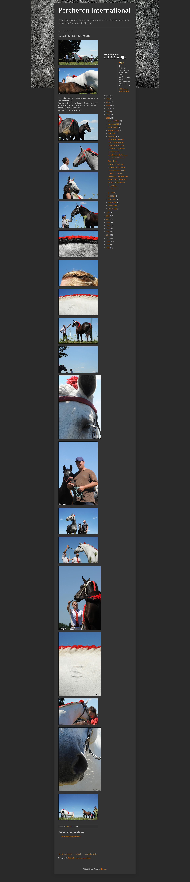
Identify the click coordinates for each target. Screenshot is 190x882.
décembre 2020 (113, 121)
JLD (122, 63)
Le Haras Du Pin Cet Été (116, 170)
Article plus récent (65, 854)
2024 (108, 105)
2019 (108, 213)
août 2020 (112, 133)
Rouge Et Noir (113, 161)
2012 (108, 235)
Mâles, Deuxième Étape (116, 142)
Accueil (78, 854)
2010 (108, 241)
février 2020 (112, 206)
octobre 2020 (113, 127)
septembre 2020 (114, 130)
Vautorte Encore (113, 152)
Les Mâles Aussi (113, 189)
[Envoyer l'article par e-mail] (76, 826)
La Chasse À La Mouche (116, 149)
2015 (108, 225)
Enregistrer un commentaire (70, 837)
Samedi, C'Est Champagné (117, 179)
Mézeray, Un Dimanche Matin (118, 176)
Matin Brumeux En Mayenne (117, 155)
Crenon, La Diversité (115, 173)
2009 (108, 245)
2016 (108, 222)
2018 (108, 216)
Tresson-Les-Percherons (116, 183)
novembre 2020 (113, 124)
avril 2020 (111, 199)
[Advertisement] (94, 845)
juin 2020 (111, 193)
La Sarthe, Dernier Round (116, 167)
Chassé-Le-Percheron (115, 164)
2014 (108, 229)
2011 (107, 238)
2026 (108, 99)
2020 (108, 118)
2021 (108, 115)
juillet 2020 (112, 137)
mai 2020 (111, 196)
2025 (108, 102)
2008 (108, 248)
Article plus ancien (91, 854)
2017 (108, 219)
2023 (108, 108)
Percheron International (94, 10)
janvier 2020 (112, 209)
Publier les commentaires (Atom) (79, 858)
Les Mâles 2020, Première (117, 158)
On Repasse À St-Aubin (116, 139)
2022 (108, 112)
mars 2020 (112, 202)
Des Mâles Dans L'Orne (116, 145)
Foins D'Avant (112, 186)
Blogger (103, 869)
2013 (108, 232)
